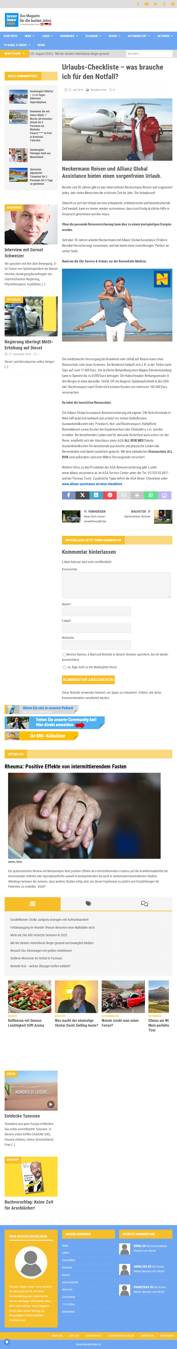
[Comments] (144, 904)
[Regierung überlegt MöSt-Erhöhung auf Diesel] (31, 316)
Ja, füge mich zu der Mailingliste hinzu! (92, 667)
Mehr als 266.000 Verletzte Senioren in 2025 (38, 935)
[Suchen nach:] (149, 53)
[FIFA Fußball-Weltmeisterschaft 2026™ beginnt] (123, 992)
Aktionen (163, 36)
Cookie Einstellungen (121, 1311)
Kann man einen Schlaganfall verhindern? (73, 1014)
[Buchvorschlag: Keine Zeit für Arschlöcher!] (31, 1153)
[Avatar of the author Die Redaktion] (31, 1249)
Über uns (57, 1311)
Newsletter (68, 1287)
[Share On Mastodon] (164, 495)
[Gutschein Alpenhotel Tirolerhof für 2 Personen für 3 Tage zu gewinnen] (18, 175)
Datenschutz (94, 1311)
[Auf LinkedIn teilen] (96, 495)
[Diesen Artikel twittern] (82, 495)
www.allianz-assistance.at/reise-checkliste (92, 484)
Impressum (147, 1311)
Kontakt (74, 1311)
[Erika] (124, 1227)
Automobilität (137, 36)
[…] (43, 284)
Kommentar (69, 569)
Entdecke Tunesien (22, 1092)
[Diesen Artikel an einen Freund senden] (123, 495)
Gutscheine (68, 1273)
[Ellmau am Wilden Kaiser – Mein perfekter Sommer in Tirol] (29, 996)
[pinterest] (173, 4)
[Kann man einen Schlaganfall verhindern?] (76, 992)
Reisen (113, 36)
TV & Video (68, 1280)
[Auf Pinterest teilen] (110, 495)
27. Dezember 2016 (20, 354)
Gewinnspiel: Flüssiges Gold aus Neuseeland (40, 153)
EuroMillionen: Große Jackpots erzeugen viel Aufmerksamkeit (49, 919)
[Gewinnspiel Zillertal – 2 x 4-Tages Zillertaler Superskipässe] (18, 97)
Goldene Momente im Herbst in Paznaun (36, 958)
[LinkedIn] (155, 4)
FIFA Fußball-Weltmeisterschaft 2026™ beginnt (120, 1017)
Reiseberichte (98, 90)
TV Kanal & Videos (15, 45)
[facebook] (138, 4)
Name (66, 604)
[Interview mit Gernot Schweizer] (31, 224)
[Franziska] (124, 1269)
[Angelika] (124, 1248)
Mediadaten (167, 1311)
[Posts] (33, 904)
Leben (45, 36)
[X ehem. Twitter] (164, 4)
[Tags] (89, 904)
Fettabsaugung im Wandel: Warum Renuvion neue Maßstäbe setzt (52, 927)
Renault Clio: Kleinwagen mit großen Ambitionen (41, 950)
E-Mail (66, 621)
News (28, 36)
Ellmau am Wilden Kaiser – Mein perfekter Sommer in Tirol (28, 1025)
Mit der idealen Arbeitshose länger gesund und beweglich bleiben (52, 943)
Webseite (68, 638)
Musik (41, 45)
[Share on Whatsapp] (151, 495)
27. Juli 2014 (75, 90)
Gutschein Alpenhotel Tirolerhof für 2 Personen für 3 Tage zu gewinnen (41, 176)
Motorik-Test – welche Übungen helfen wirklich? (40, 966)
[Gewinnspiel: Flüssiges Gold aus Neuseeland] (18, 155)
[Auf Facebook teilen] (69, 495)
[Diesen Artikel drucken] (137, 495)
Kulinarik (92, 36)
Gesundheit (67, 36)
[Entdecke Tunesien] (31, 1067)
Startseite (10, 36)
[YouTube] (147, 4)
